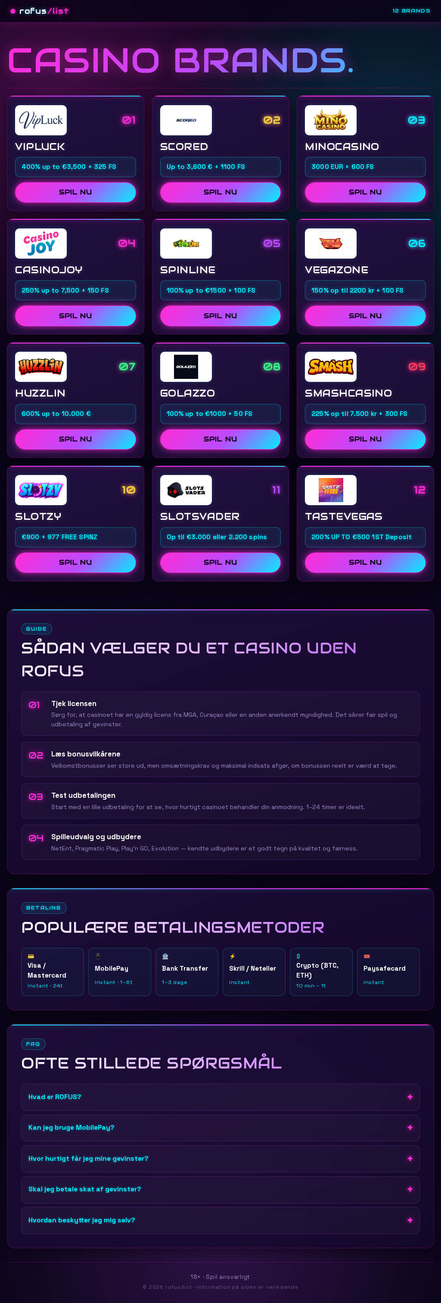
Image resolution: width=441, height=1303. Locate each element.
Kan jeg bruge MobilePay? (71, 1127)
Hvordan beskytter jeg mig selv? (81, 1220)
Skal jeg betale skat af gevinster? (84, 1189)
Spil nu (75, 192)
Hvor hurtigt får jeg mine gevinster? (88, 1158)
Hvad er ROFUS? (54, 1097)
